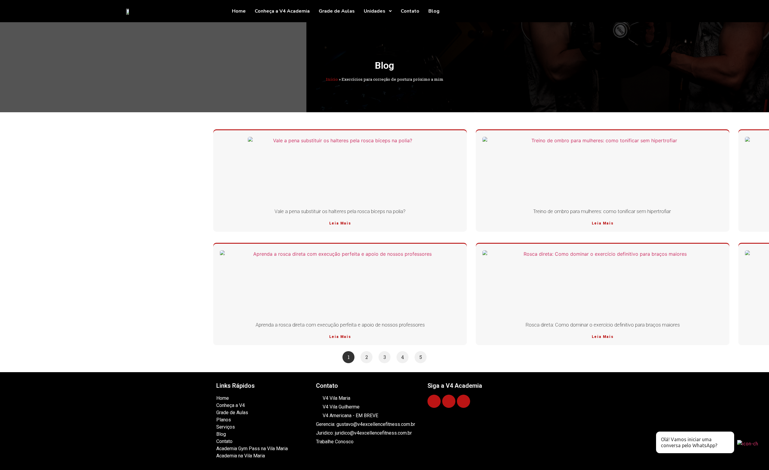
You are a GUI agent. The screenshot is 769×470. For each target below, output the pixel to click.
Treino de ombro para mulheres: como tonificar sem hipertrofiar (602, 211)
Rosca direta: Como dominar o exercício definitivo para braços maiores (603, 325)
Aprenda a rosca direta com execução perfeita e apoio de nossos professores (340, 325)
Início (332, 79)
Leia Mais (340, 223)
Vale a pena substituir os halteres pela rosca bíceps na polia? (340, 211)
